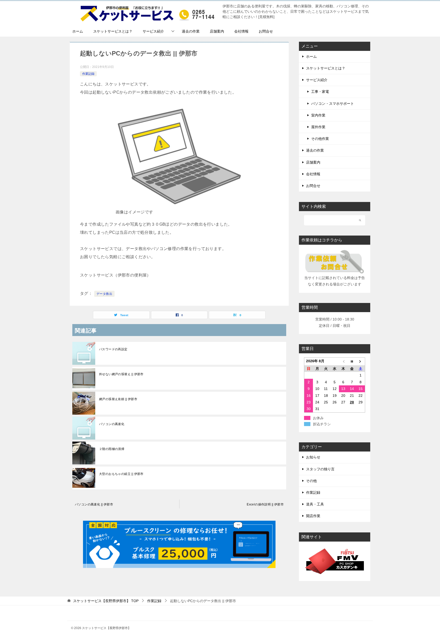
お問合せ (266, 31)
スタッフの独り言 (320, 469)
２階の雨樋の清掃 (111, 449)
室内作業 (318, 115)
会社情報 (241, 31)
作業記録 (88, 74)
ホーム (77, 31)
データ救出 (104, 294)
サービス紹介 (153, 31)
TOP (106, 601)
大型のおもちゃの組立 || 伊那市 (121, 474)
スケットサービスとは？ (112, 31)
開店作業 (313, 516)
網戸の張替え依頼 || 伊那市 (118, 399)
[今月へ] (352, 362)
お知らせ (313, 457)
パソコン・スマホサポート (332, 103)
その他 (311, 481)
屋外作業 (318, 127)
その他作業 (320, 139)
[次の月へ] (360, 362)
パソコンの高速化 (111, 424)
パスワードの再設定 (113, 349)
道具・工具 (315, 504)
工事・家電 (320, 92)
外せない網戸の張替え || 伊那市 (121, 374)
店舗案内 (217, 31)
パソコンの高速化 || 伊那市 (94, 504)
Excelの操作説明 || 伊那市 (265, 504)
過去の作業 (191, 31)
